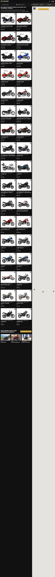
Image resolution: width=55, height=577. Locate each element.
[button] (8, 21)
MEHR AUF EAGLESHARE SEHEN (26, 331)
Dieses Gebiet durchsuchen (44, 9)
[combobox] (8, 5)
